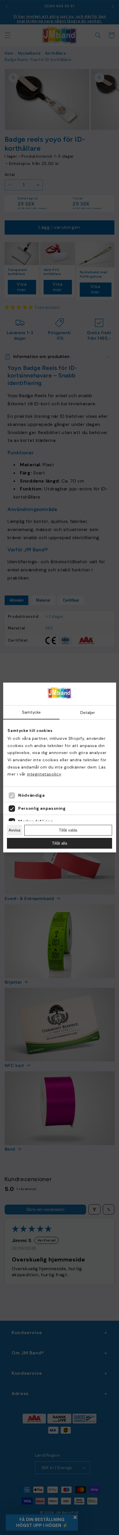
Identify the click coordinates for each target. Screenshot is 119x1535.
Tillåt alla (59, 843)
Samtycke (31, 712)
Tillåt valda (68, 830)
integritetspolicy (44, 774)
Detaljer (87, 712)
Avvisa (14, 830)
